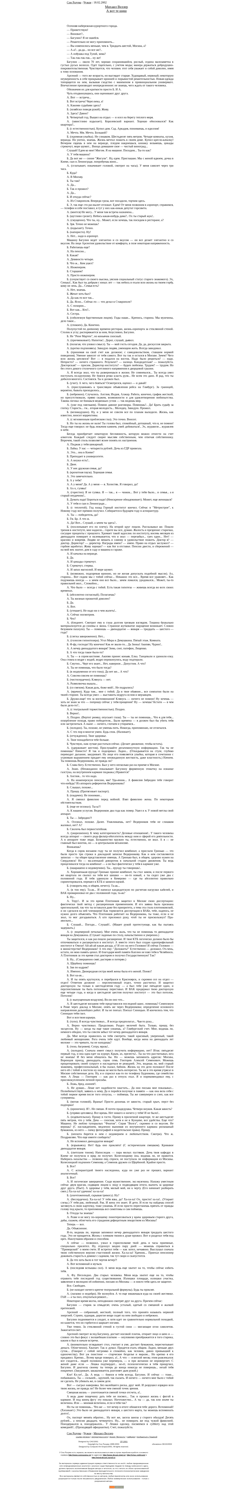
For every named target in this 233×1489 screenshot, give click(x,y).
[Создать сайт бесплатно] (116, 1487)
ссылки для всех (83, 1437)
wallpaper (131, 1437)
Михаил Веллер (116, 7)
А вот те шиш (116, 11)
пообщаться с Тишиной (147, 1437)
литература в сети (100, 1437)
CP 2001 (124, 1442)
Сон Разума (74, 2)
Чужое (87, 2)
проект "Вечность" (118, 1437)
